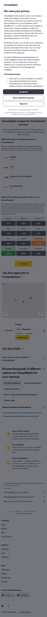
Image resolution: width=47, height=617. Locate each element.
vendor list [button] (20, 53)
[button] (23, 91)
